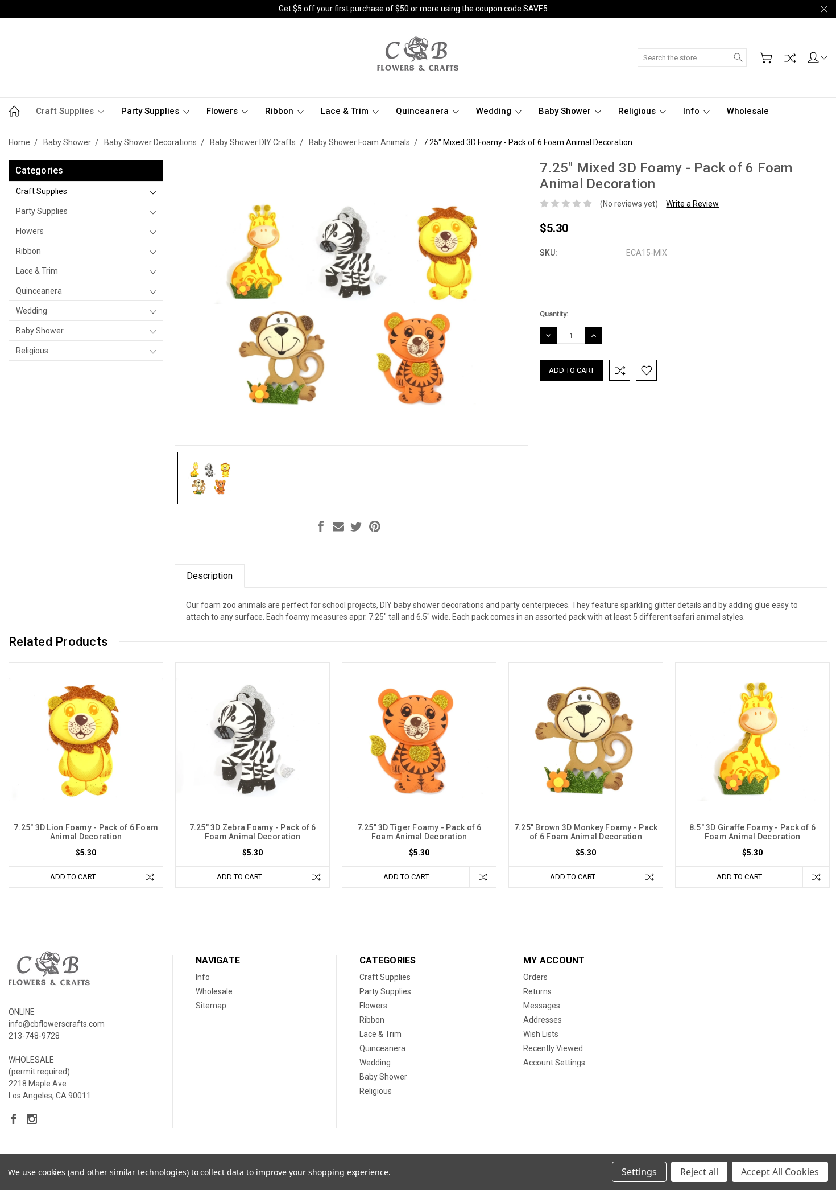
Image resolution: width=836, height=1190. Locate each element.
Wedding (495, 111)
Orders (535, 977)
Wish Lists (540, 1034)
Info (692, 111)
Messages (541, 1005)
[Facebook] (320, 526)
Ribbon (280, 111)
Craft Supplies (66, 111)
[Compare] (790, 58)
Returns (537, 991)
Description (210, 575)
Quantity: (554, 314)
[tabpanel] (86, 775)
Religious (638, 111)
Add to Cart (73, 876)
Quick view (86, 770)
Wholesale (748, 111)
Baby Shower (566, 111)
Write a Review (692, 203)
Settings (639, 1172)
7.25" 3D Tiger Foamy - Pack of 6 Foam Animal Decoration (419, 832)
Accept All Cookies (780, 1172)
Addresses (542, 1019)
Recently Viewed (553, 1048)
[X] (356, 526)
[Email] (338, 526)
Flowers (223, 111)
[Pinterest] (374, 526)
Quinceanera (423, 111)
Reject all (699, 1172)
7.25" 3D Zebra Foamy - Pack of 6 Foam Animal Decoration (252, 832)
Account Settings (554, 1062)
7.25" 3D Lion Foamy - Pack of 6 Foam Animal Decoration (86, 832)
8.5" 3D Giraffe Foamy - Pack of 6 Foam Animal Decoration (752, 832)
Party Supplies (151, 111)
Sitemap (211, 1005)
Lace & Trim (346, 111)
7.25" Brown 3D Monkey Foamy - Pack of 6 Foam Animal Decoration (586, 832)
